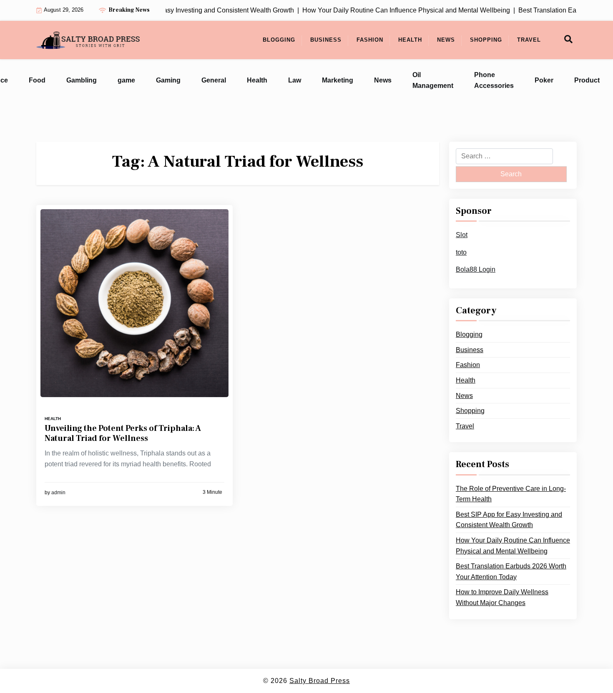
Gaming (168, 80)
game (126, 80)
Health (410, 40)
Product (587, 80)
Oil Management (432, 80)
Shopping (486, 40)
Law (294, 80)
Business (326, 40)
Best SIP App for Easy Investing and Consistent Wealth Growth (509, 519)
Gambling (81, 80)
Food (37, 80)
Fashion (370, 40)
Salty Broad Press (319, 680)
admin (58, 492)
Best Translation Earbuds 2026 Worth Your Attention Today (511, 571)
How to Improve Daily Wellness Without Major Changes (502, 597)
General (213, 80)
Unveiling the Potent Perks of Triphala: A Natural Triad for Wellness (123, 433)
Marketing (337, 80)
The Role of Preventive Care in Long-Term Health (511, 494)
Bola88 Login (475, 269)
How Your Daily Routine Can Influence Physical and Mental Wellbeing (513, 546)
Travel (529, 40)
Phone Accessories (494, 80)
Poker (544, 80)
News (446, 40)
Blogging (279, 40)
